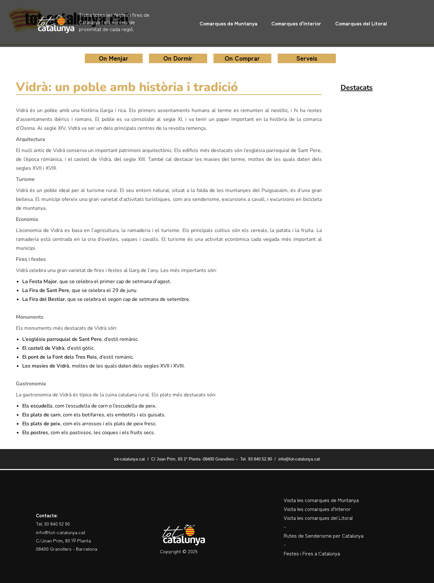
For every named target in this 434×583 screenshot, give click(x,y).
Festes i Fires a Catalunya (312, 553)
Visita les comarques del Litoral (318, 517)
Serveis (306, 58)
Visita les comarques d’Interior (317, 509)
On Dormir (178, 58)
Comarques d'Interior (296, 23)
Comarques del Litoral (361, 23)
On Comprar (242, 58)
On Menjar (113, 58)
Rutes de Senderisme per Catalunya (323, 535)
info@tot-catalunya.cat (60, 532)
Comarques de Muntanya (228, 23)
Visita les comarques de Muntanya (321, 500)
